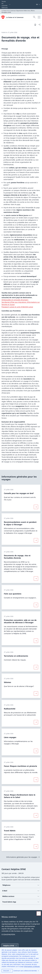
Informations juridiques (32, 966)
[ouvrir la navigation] (39, 17)
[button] (39, 913)
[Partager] (39, 24)
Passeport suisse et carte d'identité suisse (17, 307)
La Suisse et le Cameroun (14, 17)
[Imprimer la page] (35, 24)
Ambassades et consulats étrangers (15, 300)
